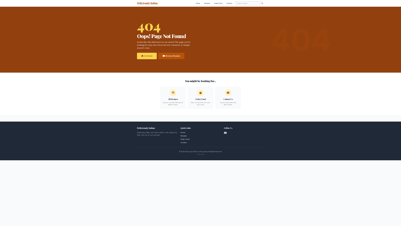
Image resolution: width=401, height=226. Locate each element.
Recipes (207, 3)
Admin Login (200, 154)
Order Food (218, 3)
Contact (229, 3)
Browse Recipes (173, 56)
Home (198, 3)
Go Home (148, 56)
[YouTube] (225, 133)
